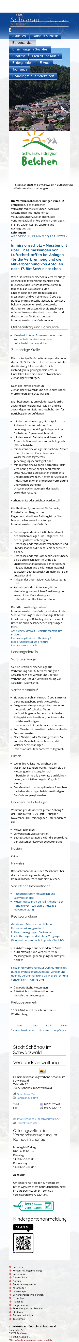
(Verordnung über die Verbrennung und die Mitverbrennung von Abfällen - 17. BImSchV (39, 973)
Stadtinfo (18, 56)
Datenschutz (20, 1277)
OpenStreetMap (26, 1094)
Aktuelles (19, 36)
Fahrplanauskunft (27, 1098)
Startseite (18, 1267)
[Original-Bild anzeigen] (23, 1252)
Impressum (19, 1274)
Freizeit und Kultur (45, 56)
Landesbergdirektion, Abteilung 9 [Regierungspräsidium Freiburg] (31, 640)
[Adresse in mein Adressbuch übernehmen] (44, 1073)
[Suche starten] (10, 30)
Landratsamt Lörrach (24, 645)
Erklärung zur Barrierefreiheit (33, 76)
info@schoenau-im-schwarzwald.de (38, 1119)
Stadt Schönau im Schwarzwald (34, 184)
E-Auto (45, 62)
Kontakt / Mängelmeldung (27, 1270)
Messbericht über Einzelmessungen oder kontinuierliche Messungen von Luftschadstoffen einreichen (38, 339)
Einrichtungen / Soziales (29, 49)
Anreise (17, 1281)
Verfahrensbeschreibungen (28, 1294)
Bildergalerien (22, 62)
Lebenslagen (20, 1291)
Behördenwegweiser (24, 1284)
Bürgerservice (22, 42)
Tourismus (19, 69)
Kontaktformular (27, 1123)
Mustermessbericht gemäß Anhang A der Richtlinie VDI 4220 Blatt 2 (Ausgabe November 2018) (38, 905)
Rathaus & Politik (45, 36)
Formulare (19, 1298)
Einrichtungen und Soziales (28, 1308)
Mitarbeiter (19, 1288)
